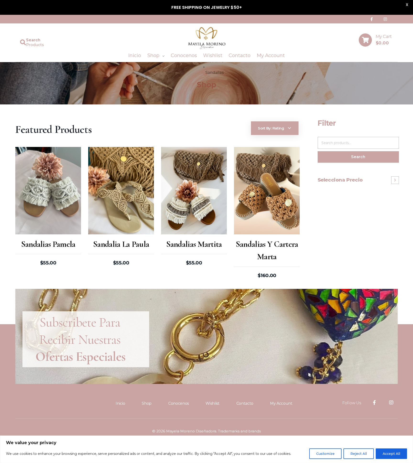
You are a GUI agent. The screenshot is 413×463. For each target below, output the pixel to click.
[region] (206, 449)
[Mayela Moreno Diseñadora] (206, 38)
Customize (325, 454)
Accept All (391, 454)
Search (358, 157)
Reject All (358, 454)
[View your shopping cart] (365, 40)
